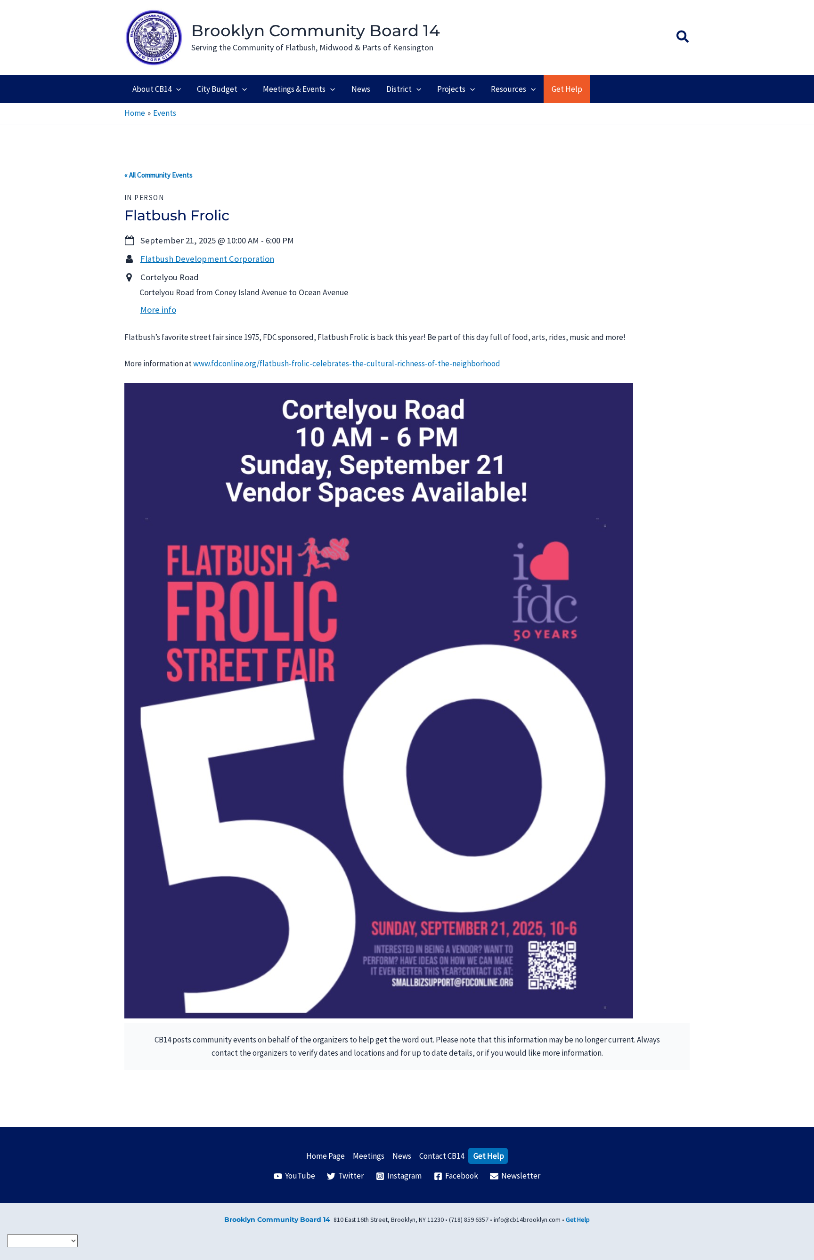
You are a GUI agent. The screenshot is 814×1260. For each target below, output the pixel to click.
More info (158, 309)
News (401, 1156)
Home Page (325, 1156)
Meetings (368, 1156)
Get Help (488, 1156)
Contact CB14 (441, 1156)
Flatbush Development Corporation (207, 258)
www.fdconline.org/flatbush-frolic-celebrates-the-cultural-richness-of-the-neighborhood (346, 363)
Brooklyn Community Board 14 (315, 30)
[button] (683, 37)
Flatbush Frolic (176, 215)
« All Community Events (158, 174)
